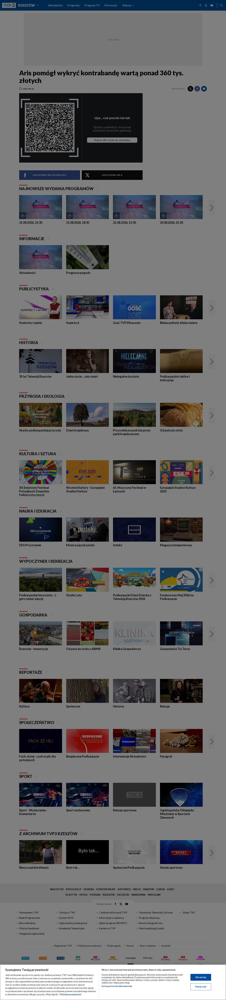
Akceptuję (200, 977)
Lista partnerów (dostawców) (117, 986)
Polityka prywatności (70, 994)
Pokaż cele (200, 986)
